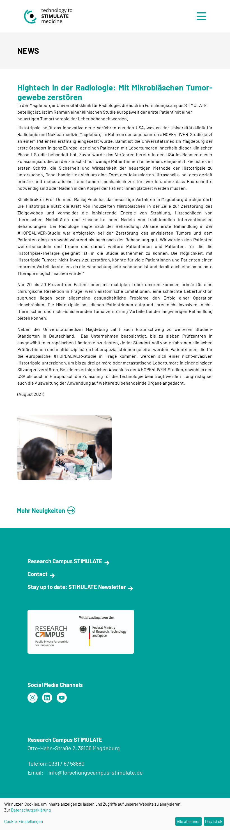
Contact (37, 574)
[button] (203, 16)
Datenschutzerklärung (31, 809)
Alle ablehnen (189, 821)
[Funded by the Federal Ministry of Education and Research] (32, 697)
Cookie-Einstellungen (23, 821)
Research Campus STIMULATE (64, 561)
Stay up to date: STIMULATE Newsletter (76, 586)
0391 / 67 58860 (66, 763)
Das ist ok (213, 821)
